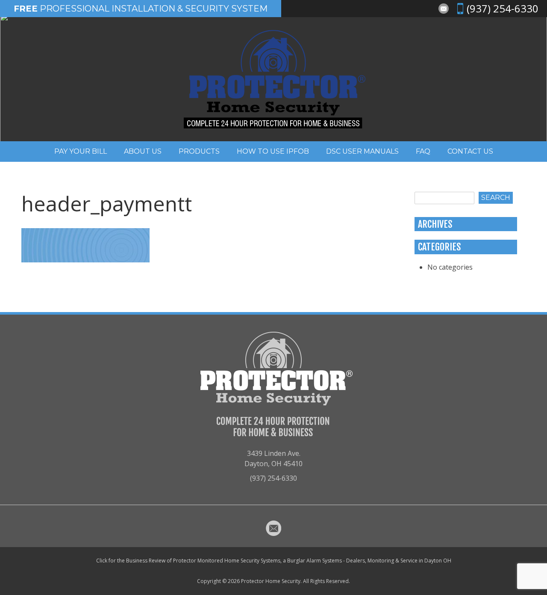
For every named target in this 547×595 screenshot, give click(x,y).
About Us (143, 151)
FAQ (423, 151)
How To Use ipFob (273, 151)
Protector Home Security (270, 581)
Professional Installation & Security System (141, 8)
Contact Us (470, 151)
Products (199, 151)
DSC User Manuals (362, 151)
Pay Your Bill (80, 151)
